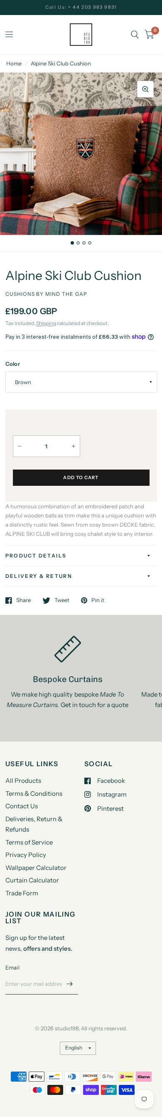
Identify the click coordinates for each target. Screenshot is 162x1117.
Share (23, 600)
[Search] (135, 34)
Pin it (97, 600)
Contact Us (21, 806)
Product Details (36, 555)
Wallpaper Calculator (35, 868)
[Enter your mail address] (69, 984)
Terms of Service (29, 842)
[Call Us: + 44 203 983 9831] (81, 7)
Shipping (46, 323)
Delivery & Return (39, 576)
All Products (23, 781)
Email (12, 967)
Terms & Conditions (33, 793)
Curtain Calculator (32, 880)
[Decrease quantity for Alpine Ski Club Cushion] (19, 446)
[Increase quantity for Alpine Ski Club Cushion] (73, 446)
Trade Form (21, 893)
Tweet (61, 600)
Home (14, 63)
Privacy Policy (25, 855)
